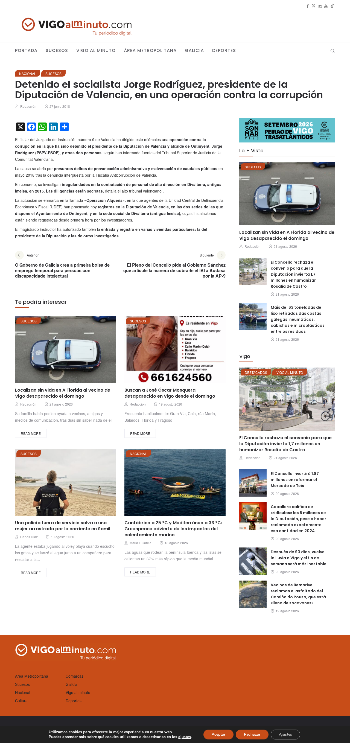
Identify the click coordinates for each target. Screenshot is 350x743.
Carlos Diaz (29, 536)
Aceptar (218, 734)
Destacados (256, 372)
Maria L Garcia (140, 542)
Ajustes (285, 734)
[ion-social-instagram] (320, 6)
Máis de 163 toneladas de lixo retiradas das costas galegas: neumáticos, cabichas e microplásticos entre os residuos (298, 319)
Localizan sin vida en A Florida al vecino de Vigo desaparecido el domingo (62, 393)
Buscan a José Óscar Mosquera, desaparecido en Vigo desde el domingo (169, 393)
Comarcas (74, 676)
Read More (31, 433)
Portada (26, 50)
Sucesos (57, 50)
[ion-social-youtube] (326, 6)
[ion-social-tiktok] (332, 6)
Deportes (224, 50)
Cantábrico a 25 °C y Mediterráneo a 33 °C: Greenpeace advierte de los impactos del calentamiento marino (173, 529)
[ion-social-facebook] (308, 6)
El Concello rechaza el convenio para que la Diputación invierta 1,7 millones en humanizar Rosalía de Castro (293, 274)
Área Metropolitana (150, 50)
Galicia (194, 50)
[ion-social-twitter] (313, 6)
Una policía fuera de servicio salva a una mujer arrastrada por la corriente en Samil (62, 526)
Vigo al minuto (96, 50)
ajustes (184, 737)
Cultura (21, 700)
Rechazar (252, 734)
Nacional (27, 73)
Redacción (28, 106)
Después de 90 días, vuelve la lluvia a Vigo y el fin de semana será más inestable (298, 558)
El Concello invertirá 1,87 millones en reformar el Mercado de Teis (295, 479)
